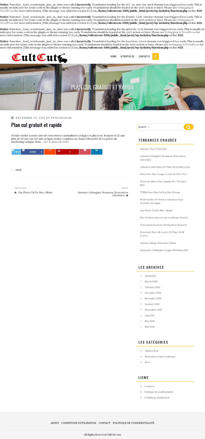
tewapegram (61, 117)
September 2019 (153, 309)
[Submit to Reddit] (50, 152)
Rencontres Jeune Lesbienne (160, 356)
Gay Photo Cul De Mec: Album (156, 210)
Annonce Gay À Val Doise (153, 148)
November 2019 (153, 298)
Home (113, 56)
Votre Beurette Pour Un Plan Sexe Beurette (163, 224)
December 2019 (153, 292)
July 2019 (149, 315)
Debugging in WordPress (180, 32)
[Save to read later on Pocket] (85, 152)
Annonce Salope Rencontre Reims (158, 243)
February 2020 (152, 287)
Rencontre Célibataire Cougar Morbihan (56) (164, 250)
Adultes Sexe (152, 350)
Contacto (144, 56)
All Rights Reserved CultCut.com (102, 434)
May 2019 (150, 321)
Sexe (19, 170)
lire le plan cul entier (56, 141)
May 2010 (150, 326)
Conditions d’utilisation (156, 397)
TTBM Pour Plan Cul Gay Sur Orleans (160, 192)
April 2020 (150, 275)
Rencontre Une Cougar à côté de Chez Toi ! (163, 174)
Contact (104, 422)
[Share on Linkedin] (96, 152)
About (55, 422)
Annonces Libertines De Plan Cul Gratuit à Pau (165, 167)
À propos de (127, 56)
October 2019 (152, 304)
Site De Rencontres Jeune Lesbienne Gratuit (164, 217)
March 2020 (151, 281)
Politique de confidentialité (158, 391)
